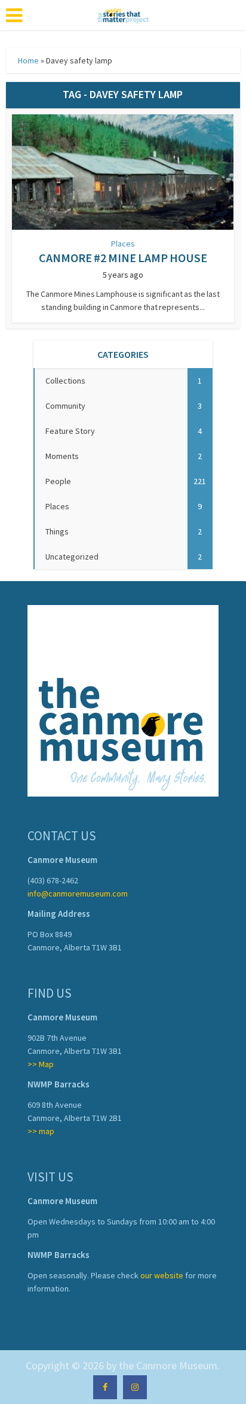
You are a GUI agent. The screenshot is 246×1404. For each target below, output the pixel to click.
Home (28, 60)
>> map (40, 1131)
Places (123, 243)
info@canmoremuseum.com (77, 893)
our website (161, 1275)
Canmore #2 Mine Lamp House (123, 257)
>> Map (40, 1064)
